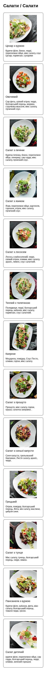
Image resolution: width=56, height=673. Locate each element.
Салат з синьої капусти (22, 455)
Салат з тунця (22, 556)
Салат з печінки (23, 155)
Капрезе (22, 357)
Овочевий (21, 102)
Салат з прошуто (20, 406)
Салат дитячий (23, 657)
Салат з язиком (23, 206)
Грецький (23, 506)
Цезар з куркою (23, 50)
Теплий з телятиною (21, 307)
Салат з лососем (23, 257)
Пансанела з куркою (22, 606)
